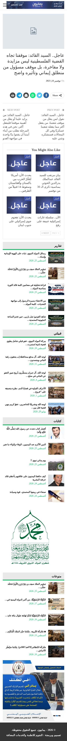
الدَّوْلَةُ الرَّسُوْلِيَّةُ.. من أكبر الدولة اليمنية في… (25, 599)
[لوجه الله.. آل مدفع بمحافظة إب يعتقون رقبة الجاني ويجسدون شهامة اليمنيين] (56, 361)
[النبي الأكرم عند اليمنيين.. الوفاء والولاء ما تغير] (56, 449)
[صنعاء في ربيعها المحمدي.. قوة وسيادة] (56, 496)
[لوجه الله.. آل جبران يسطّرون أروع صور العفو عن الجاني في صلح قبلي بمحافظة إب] (56, 377)
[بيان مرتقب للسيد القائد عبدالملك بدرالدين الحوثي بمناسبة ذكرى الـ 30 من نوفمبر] (48, 162)
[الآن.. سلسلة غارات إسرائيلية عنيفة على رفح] (48, 204)
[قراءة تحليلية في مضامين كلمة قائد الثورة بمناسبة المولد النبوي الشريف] (56, 289)
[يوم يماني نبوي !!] (56, 465)
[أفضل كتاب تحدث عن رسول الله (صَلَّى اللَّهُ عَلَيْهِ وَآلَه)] (56, 433)
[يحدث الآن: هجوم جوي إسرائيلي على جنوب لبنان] (19, 204)
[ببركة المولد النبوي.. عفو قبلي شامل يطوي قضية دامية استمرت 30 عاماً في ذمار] (56, 345)
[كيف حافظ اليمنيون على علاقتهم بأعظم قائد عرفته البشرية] (56, 480)
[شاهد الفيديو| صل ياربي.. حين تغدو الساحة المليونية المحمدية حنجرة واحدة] (56, 321)
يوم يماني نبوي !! (38, 460)
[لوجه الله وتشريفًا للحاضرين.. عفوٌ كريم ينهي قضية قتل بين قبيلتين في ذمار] (56, 409)
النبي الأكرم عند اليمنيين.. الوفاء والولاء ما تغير (24, 444)
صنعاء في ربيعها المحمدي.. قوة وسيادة (28, 492)
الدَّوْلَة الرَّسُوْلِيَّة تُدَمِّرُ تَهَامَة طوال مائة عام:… (25, 615)
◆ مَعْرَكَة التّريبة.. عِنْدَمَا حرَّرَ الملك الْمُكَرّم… (25, 631)
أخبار (57, 156)
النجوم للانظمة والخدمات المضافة (24, 735)
